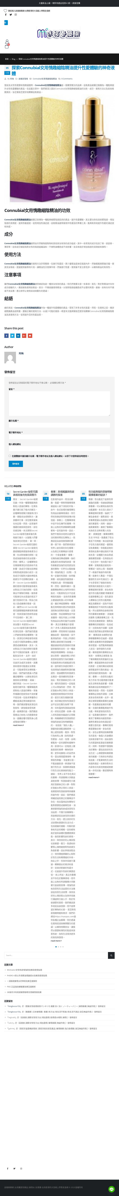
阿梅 (12, 79)
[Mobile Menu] (6, 22)
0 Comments (66, 79)
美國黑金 (8, 1129)
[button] (56, 946)
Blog (13, 59)
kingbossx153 (14, 1006)
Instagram (21, 1169)
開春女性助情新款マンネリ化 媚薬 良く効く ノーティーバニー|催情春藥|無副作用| (61, 1006)
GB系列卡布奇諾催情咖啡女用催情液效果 (24, 992)
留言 (12, 389)
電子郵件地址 (16, 432)
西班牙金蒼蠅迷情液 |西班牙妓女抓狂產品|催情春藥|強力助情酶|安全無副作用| (54, 1028)
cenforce (8, 1149)
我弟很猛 (8, 1154)
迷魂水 (7, 1106)
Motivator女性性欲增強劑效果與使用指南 (24, 970)
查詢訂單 (8, 1063)
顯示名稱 (14, 420)
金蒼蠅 (7, 1096)
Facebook (6, 336)
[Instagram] (16, 15)
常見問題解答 (10, 1058)
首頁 (7, 59)
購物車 (7, 1073)
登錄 (6, 1078)
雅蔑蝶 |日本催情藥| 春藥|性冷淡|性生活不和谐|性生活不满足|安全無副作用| (59, 1011)
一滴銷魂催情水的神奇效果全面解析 (22, 981)
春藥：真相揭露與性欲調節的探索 (33, 493)
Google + (24, 336)
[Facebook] (6, 15)
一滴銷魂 (8, 1111)
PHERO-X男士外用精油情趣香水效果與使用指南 (27, 975)
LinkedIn (18, 336)
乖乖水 (7, 1091)
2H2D (6, 1139)
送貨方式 (8, 1068)
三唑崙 (7, 1116)
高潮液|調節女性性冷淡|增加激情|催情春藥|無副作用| (42, 1023)
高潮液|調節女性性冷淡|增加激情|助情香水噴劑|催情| (44, 1017)
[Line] (111, 1189)
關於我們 (8, 1053)
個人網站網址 (15, 444)
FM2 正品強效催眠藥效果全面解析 (21, 986)
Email (30, 336)
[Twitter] (11, 15)
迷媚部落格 (23, 79)
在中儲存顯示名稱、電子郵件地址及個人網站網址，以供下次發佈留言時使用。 (50, 456)
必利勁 (7, 1134)
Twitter (12, 336)
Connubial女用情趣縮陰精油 (45, 79)
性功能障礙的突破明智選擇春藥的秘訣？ (71, 493)
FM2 (6, 1101)
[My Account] (7, 41)
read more (27, 941)
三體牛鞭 (8, 1144)
